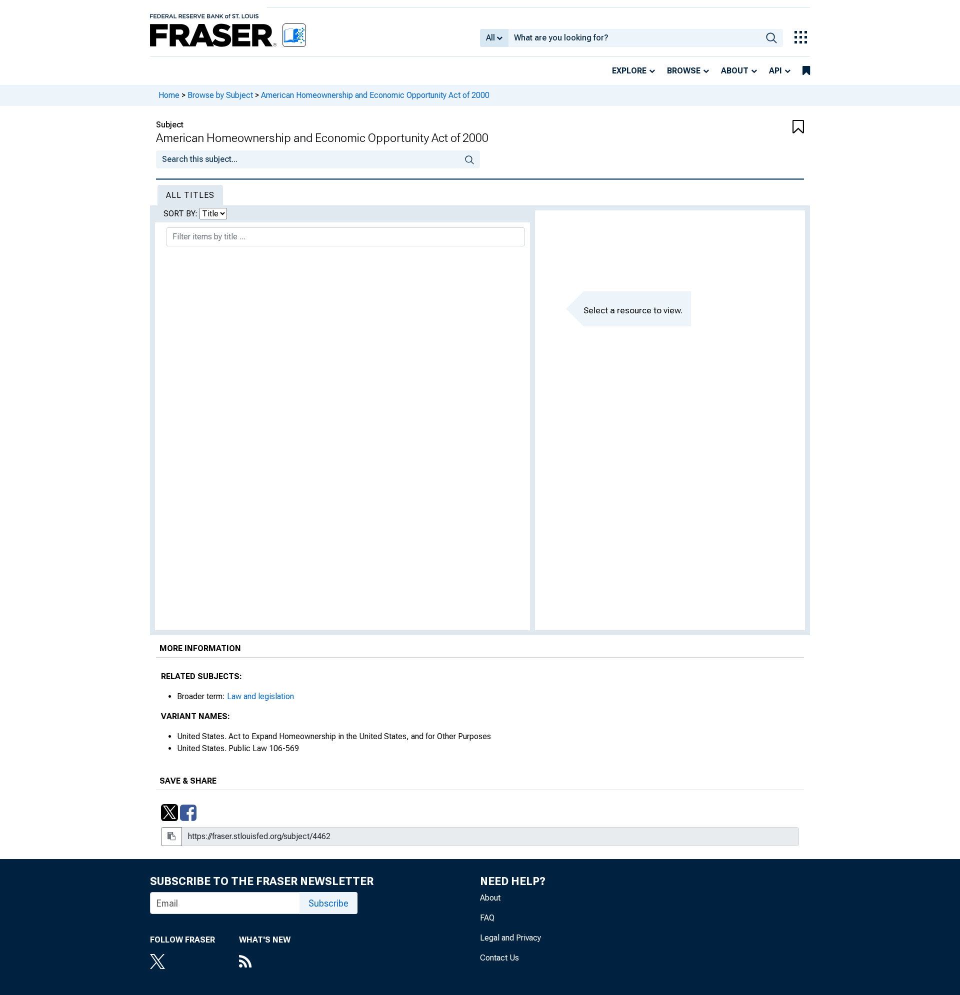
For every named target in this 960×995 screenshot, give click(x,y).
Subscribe (328, 903)
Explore (629, 70)
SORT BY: (182, 213)
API (775, 70)
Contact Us (499, 958)
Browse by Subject (220, 95)
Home (169, 95)
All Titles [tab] (190, 195)
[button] (750, 127)
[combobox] (634, 38)
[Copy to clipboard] (171, 836)
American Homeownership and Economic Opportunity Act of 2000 (375, 95)
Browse (683, 70)
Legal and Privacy (510, 938)
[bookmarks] (806, 71)
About (734, 70)
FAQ (487, 918)
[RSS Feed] (264, 962)
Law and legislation (260, 696)
